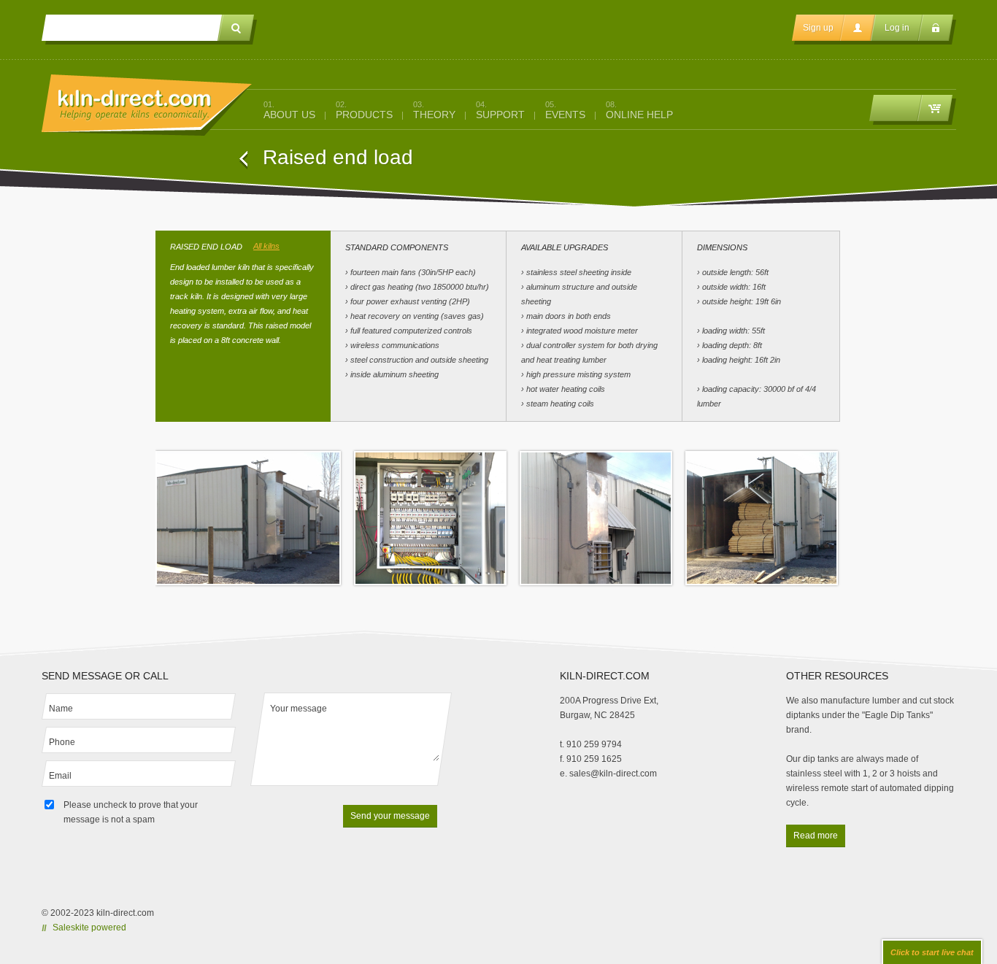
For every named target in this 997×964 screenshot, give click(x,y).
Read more (815, 835)
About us (289, 110)
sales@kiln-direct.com (613, 773)
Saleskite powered (89, 927)
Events (565, 110)
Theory (434, 110)
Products (364, 110)
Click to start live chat (932, 952)
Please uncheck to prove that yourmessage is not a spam (130, 812)
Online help (639, 110)
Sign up (818, 28)
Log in (897, 28)
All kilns (266, 246)
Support (500, 110)
